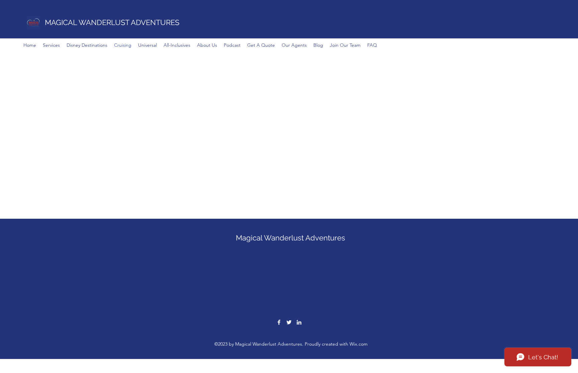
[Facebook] (279, 322)
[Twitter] (289, 322)
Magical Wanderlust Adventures (290, 237)
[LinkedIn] (299, 322)
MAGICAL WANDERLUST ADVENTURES (112, 22)
